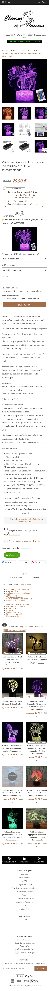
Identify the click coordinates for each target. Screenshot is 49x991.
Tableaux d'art (11, 595)
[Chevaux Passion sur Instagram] (26, 920)
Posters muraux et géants (16, 601)
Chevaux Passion (33, 986)
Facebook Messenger (26, 953)
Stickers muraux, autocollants (18, 593)
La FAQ (24, 881)
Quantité (6, 276)
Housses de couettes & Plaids (18, 605)
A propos (24, 874)
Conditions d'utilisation (24, 902)
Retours (24, 895)
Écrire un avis (14, 534)
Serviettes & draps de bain (16, 607)
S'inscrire (41, 968)
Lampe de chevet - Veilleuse (30, 51)
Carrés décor (11, 608)
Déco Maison (25, 585)
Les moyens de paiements (24, 892)
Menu (7, 2)
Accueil (4, 51)
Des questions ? (24, 877)
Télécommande (8, 265)
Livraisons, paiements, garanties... (24, 888)
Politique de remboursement (25, 898)
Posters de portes (26, 599)
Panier (44, 2)
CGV (24, 906)
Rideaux (9, 610)
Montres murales (12, 616)
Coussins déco (12, 591)
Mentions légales (24, 909)
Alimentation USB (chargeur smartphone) (20, 254)
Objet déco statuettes (14, 597)
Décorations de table (14, 614)
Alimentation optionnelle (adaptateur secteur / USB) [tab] (27, 520)
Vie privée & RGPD (24, 885)
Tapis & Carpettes (13, 612)
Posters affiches (12, 599)
